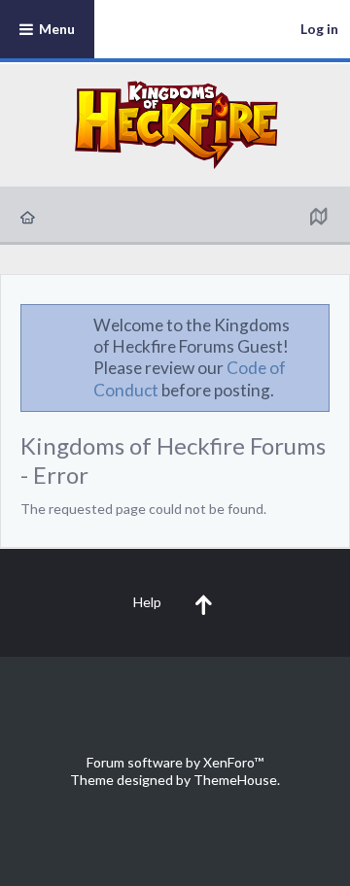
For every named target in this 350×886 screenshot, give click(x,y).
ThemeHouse (235, 779)
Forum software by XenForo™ (175, 762)
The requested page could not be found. (143, 508)
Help (147, 602)
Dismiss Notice (316, 324)
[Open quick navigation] (318, 215)
